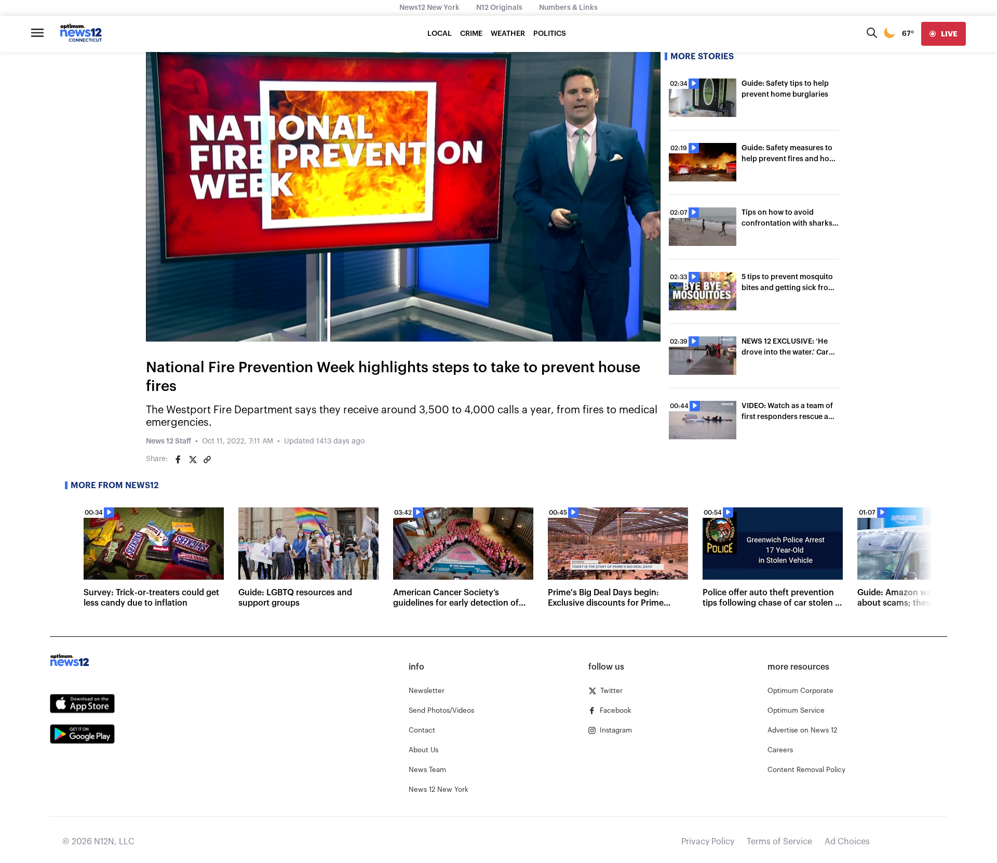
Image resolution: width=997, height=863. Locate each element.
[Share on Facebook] (178, 459)
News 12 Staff (168, 441)
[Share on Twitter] (192, 459)
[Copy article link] (207, 459)
